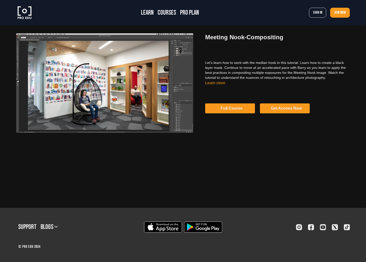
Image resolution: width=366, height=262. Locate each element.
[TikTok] (347, 227)
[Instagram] (299, 227)
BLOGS (47, 227)
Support (27, 227)
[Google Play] (203, 227)
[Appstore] (163, 227)
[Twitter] (335, 227)
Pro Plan (189, 13)
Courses (167, 13)
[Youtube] (323, 227)
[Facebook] (311, 227)
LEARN (147, 13)
